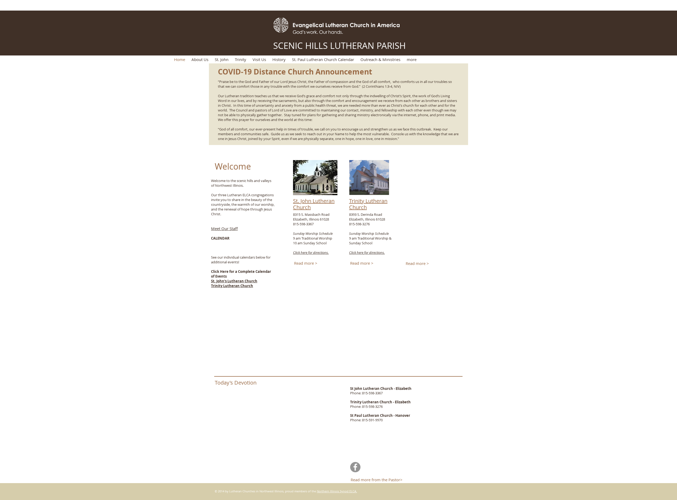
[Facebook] (355, 467)
